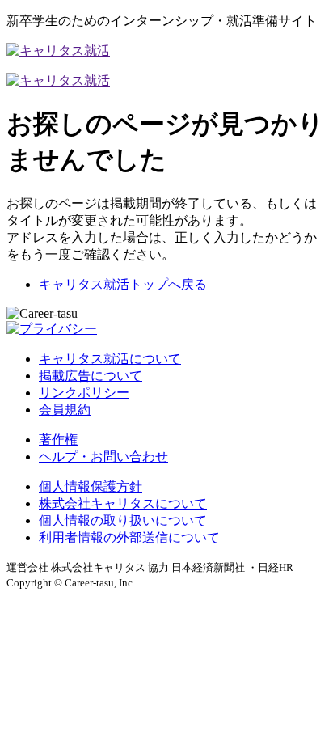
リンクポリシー (84, 393)
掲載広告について (90, 376)
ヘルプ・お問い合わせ (103, 456)
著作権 (58, 439)
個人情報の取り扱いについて (123, 520)
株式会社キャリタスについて (123, 503)
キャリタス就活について (110, 359)
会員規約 (65, 410)
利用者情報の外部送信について (129, 537)
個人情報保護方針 (90, 486)
